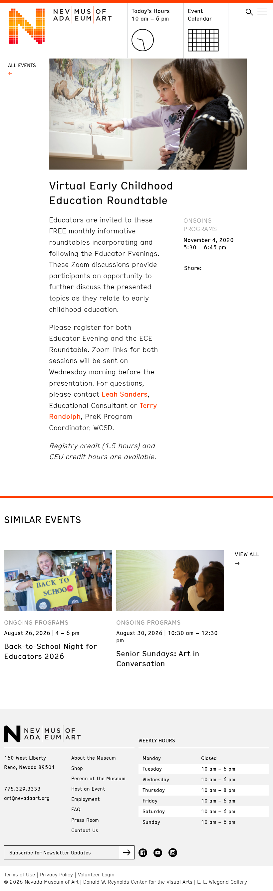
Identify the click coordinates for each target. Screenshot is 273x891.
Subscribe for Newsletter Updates (50, 852)
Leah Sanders (124, 394)
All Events (22, 65)
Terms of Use (19, 874)
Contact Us (84, 830)
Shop (77, 768)
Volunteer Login (96, 874)
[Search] (249, 12)
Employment (85, 799)
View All (247, 554)
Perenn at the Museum (98, 778)
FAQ (76, 809)
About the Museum (93, 758)
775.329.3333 (22, 788)
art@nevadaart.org (27, 798)
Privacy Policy (56, 874)
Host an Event (88, 789)
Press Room (85, 820)
